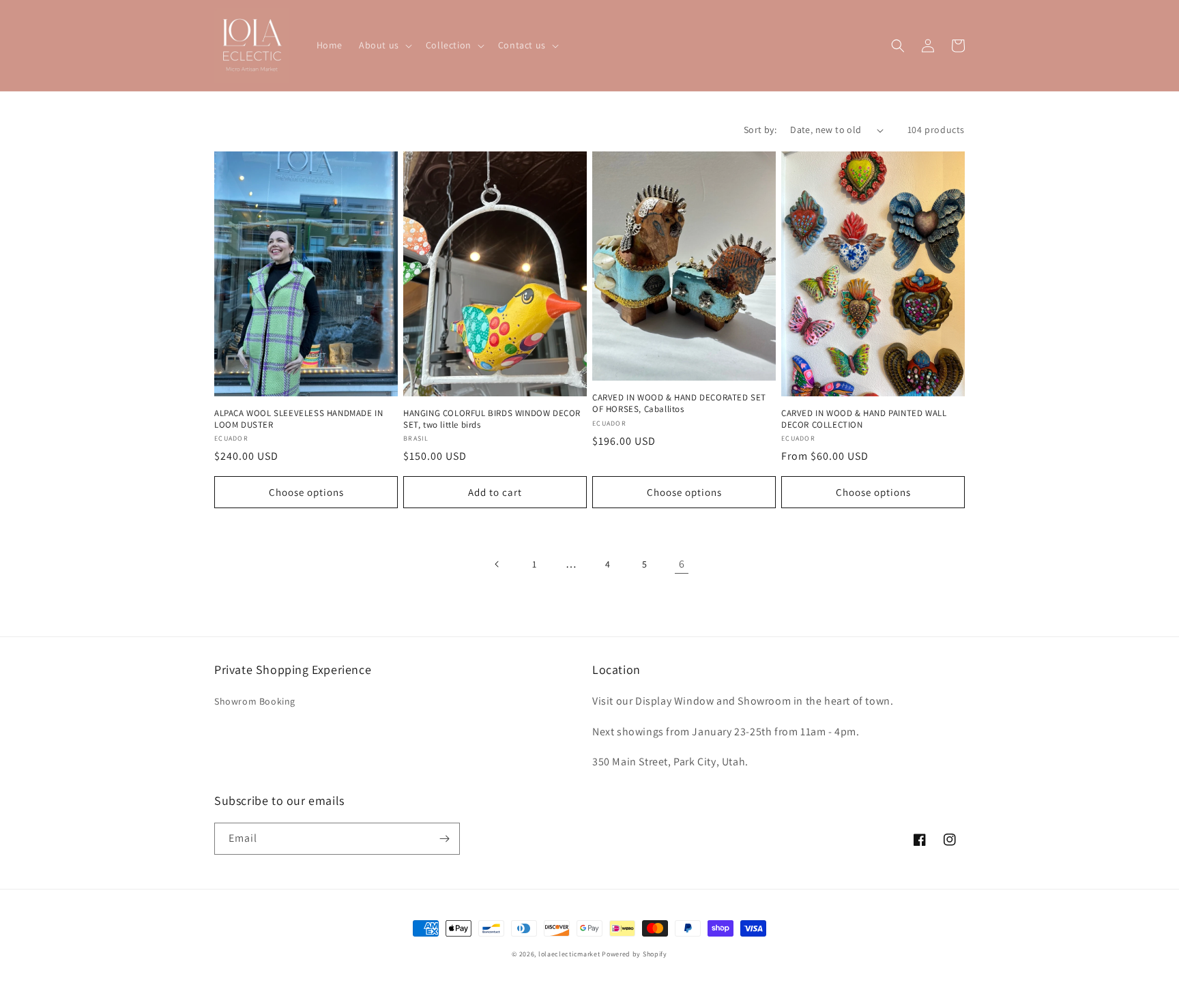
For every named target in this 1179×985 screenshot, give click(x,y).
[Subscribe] (444, 839)
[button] (384, 45)
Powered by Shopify (634, 954)
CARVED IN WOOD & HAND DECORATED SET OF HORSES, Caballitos (679, 403)
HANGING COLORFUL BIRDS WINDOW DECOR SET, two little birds (492, 419)
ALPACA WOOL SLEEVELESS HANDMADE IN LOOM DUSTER (298, 419)
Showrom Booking (254, 701)
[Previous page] (497, 564)
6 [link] (682, 564)
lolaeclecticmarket (569, 954)
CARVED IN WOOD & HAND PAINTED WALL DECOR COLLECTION (863, 419)
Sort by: (760, 129)
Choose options (306, 492)
